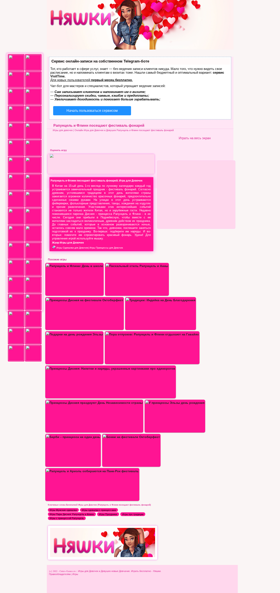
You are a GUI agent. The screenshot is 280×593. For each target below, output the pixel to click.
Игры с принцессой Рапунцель (67, 518)
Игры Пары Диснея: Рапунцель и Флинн (72, 514)
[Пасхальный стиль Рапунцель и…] (137, 266)
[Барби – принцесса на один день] (73, 437)
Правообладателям (60, 574)
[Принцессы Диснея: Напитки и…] (110, 368)
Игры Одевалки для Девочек (72, 247)
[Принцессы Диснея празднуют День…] (94, 402)
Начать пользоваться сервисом (92, 110)
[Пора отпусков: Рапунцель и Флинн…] (152, 334)
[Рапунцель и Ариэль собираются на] (92, 471)
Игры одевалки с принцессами (99, 510)
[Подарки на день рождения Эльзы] (74, 334)
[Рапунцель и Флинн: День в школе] (74, 266)
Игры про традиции (133, 514)
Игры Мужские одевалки (63, 510)
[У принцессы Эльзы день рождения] (175, 402)
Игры (75, 574)
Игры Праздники (108, 514)
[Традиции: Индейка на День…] (160, 300)
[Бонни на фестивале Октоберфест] (131, 437)
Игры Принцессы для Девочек (106, 247)
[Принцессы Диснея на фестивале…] (84, 300)
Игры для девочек (63, 130)
